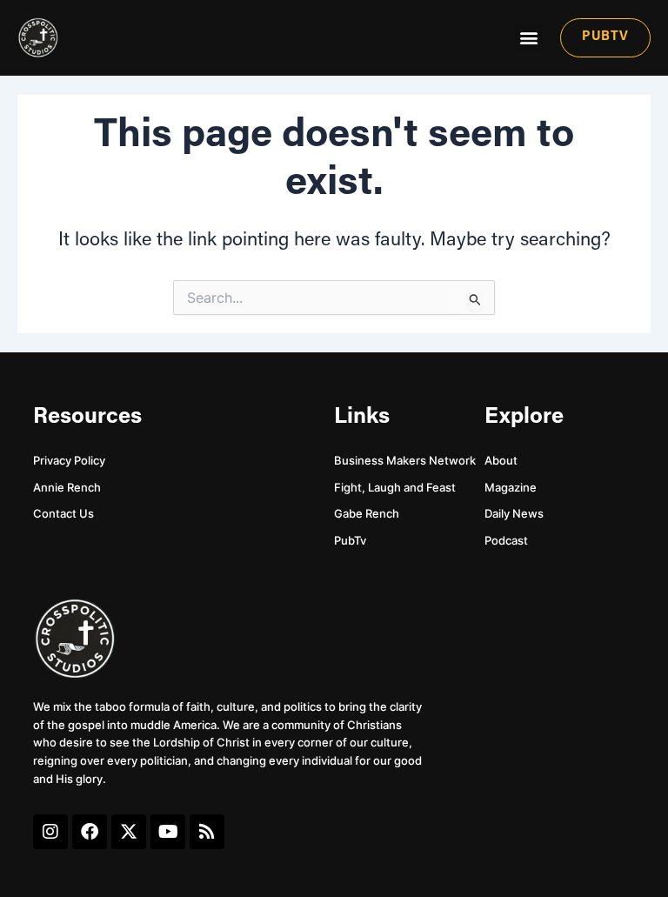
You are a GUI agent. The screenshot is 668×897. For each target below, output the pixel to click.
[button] (528, 37)
